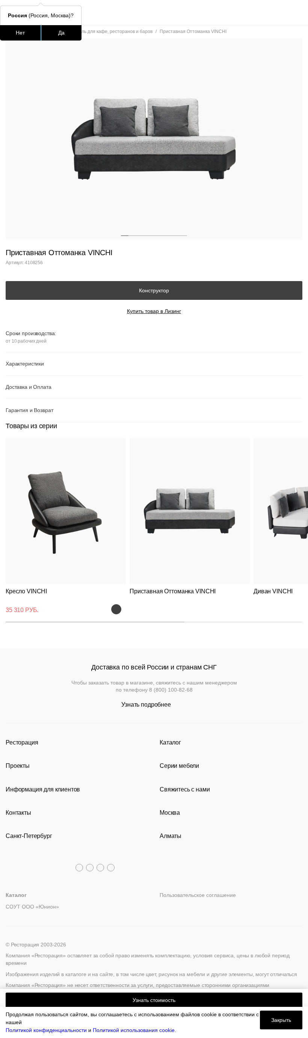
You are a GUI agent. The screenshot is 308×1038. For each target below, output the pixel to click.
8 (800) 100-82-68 (171, 690)
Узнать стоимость (154, 1000)
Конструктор (154, 290)
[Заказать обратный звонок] (297, 13)
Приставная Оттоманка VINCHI (173, 591)
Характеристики (25, 364)
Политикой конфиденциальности (46, 1030)
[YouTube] (90, 867)
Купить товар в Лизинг (154, 311)
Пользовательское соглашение (198, 895)
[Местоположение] (283, 13)
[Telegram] (79, 867)
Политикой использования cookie (134, 1030)
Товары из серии (31, 426)
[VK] (100, 867)
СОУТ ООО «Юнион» (32, 907)
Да (61, 33)
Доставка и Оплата (28, 387)
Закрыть (281, 1020)
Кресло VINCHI (26, 591)
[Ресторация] (154, 12)
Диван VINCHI (273, 591)
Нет (20, 33)
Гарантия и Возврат (29, 410)
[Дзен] (111, 867)
